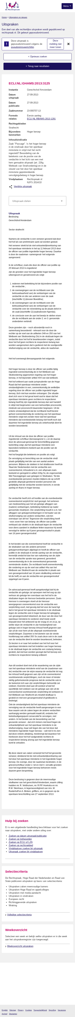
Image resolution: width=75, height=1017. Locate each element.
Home (4, 17)
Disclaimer (13, 1014)
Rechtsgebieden (17, 123)
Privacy (21, 1010)
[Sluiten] (68, 44)
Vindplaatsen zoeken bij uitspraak (26, 848)
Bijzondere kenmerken (15, 133)
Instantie (13, 89)
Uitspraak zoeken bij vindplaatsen (26, 851)
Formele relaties (13, 117)
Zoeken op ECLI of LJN (20, 842)
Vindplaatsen (16, 179)
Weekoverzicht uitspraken (20, 946)
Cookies (28, 1010)
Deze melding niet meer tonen (55, 43)
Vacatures (62, 1010)
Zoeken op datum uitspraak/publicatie (28, 836)
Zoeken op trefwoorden (20, 839)
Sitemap (12, 1010)
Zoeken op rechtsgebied (21, 845)
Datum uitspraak (14, 96)
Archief (4, 1014)
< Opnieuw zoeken (37, 56)
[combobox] (37, 201)
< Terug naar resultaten (37, 66)
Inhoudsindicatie (18, 139)
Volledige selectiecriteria (19, 914)
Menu (66, 6)
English (5, 1010)
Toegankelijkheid (40, 1010)
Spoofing (52, 1010)
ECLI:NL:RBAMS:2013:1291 (41, 118)
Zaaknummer (16, 110)
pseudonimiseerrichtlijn (22, 47)
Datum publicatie (14, 104)
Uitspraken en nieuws (18, 17)
